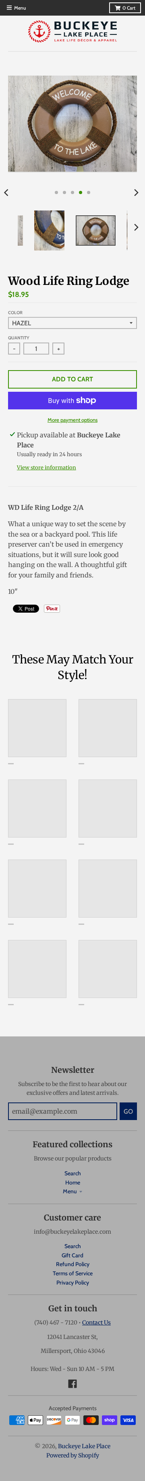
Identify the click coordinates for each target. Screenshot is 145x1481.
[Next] (136, 192)
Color (15, 312)
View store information (46, 467)
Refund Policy (72, 1264)
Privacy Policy (72, 1282)
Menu (70, 1191)
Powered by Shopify (72, 1455)
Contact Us (96, 1322)
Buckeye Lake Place (84, 1446)
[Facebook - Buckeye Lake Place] (72, 1384)
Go (128, 1111)
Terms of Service (73, 1273)
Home (72, 1182)
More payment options (72, 420)
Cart (128, 8)
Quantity (18, 338)
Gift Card (72, 1255)
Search (72, 1173)
